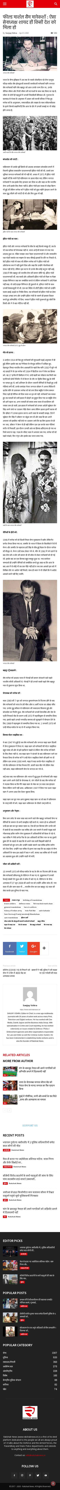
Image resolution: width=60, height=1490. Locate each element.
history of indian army (13, 910)
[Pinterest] (30, 1475)
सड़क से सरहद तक (9, 925)
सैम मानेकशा (7, 928)
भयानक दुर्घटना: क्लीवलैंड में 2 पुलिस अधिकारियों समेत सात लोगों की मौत (28, 1144)
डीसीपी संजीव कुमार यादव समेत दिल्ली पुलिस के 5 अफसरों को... (38, 1315)
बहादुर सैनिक (41, 921)
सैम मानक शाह (48, 925)
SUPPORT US (30, 1125)
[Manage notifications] (53, 1483)
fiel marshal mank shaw (43, 903)
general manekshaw (12, 907)
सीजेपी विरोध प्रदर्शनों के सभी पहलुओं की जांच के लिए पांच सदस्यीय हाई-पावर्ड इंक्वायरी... (28, 1177)
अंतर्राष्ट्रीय (6, 1150)
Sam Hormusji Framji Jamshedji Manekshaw (22, 914)
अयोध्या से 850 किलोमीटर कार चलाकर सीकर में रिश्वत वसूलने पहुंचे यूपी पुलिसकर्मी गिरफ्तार (28, 1194)
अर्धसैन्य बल (24, 1306)
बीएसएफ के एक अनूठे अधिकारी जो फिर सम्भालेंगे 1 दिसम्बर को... (38, 1329)
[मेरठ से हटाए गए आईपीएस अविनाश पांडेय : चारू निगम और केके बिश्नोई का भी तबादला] (10, 1265)
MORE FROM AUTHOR (18, 1061)
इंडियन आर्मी (24, 917)
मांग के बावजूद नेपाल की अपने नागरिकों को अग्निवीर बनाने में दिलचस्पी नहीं (30, 1211)
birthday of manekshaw (32, 900)
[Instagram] (22, 1475)
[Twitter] (38, 1475)
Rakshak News (18, 1150)
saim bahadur (44, 910)
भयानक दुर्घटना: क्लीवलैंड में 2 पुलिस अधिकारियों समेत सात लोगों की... (37, 1249)
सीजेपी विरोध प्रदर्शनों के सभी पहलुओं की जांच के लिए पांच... (37, 1277)
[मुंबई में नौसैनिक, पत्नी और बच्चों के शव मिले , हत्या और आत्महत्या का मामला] (10, 1100)
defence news (24, 903)
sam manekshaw (11, 917)
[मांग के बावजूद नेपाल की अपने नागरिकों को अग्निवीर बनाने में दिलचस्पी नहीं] (10, 1072)
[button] (56, 4)
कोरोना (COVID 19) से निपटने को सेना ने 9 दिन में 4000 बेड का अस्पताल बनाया (16, 973)
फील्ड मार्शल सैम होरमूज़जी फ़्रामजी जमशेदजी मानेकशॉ (19, 921)
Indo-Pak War (30, 910)
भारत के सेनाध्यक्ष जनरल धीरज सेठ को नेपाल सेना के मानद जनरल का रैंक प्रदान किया (37, 1085)
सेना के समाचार (22, 925)
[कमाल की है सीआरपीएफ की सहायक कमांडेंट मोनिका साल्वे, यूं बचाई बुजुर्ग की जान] (10, 1303)
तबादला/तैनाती (8, 1167)
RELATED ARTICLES (16, 1055)
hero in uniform (30, 907)
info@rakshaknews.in (36, 1455)
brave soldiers (10, 903)
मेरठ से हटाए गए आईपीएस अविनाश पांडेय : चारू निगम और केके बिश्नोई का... (28, 1161)
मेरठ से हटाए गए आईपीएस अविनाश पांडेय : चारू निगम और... (36, 1263)
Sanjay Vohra (11, 33)
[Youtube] (46, 1475)
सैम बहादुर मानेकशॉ (35, 925)
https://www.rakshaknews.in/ (30, 1009)
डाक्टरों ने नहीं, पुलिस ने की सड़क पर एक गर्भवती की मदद (44, 971)
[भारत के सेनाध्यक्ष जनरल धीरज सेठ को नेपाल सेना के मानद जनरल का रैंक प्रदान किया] (10, 1086)
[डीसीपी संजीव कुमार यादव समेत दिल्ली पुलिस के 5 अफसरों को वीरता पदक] (10, 1318)
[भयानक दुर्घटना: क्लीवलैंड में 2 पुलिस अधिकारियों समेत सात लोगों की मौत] (10, 1251)
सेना (5, 1075)
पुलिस (5, 1183)
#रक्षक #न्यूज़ (16, 900)
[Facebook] (14, 1475)
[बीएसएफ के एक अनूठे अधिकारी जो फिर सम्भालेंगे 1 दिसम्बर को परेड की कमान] (10, 1332)
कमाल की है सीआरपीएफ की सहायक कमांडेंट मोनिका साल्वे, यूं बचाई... (36, 1301)
